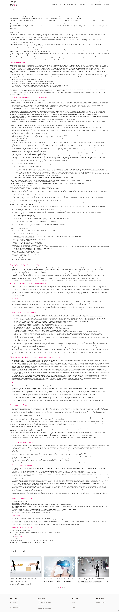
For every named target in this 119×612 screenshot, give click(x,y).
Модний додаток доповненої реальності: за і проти (25, 578)
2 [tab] (58, 587)
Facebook (74, 604)
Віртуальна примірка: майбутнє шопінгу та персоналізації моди (89, 579)
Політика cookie (13, 605)
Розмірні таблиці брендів (15, 607)
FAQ (92, 4)
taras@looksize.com (19, 536)
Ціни (88, 4)
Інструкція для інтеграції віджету (44, 602)
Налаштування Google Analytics (44, 608)
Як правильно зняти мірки (15, 600)
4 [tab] (62, 587)
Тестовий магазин (71, 4)
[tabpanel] (27, 569)
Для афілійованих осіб (100, 600)
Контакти (106, 4)
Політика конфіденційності (15, 604)
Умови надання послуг (42, 604)
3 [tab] (60, 587)
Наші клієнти (98, 4)
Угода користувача (14, 602)
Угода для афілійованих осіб (102, 602)
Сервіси (61, 4)
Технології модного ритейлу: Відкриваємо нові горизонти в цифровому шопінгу (57, 579)
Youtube (73, 607)
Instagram (74, 605)
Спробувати (81, 4)
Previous (11, 567)
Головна (54, 4)
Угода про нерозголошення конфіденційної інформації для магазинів (46, 606)
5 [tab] (64, 587)
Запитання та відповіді (42, 600)
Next (107, 567)
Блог (73, 600)
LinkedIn (73, 602)
